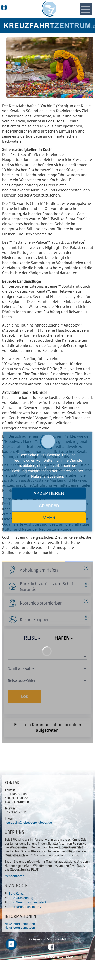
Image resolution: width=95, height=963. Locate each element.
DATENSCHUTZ (53, 957)
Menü (86, 5)
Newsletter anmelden (20, 924)
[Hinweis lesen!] (4, 7)
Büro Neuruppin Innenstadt (27, 902)
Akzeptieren (48, 493)
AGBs (69, 957)
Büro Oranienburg (21, 898)
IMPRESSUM (30, 957)
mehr (48, 517)
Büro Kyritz (16, 893)
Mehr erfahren (14, 876)
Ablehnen (49, 505)
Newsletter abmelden (20, 927)
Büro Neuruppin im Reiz (25, 907)
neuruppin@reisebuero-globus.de (28, 822)
